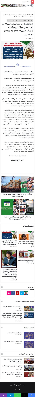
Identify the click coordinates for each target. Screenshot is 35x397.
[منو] (2, 8)
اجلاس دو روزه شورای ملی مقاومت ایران (13, 341)
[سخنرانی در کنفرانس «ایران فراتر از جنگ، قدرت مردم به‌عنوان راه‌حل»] (29, 361)
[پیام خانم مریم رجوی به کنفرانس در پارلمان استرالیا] (29, 308)
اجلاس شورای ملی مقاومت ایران (15, 333)
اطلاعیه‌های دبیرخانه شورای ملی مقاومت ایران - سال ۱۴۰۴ (20, 20)
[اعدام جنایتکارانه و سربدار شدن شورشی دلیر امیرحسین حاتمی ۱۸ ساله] (26, 235)
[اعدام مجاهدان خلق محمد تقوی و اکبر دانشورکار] (26, 254)
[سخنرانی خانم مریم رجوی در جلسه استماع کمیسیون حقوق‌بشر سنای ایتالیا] (29, 374)
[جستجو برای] (33, 8)
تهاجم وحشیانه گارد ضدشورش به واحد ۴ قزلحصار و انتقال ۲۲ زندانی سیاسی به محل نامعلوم (9, 242)
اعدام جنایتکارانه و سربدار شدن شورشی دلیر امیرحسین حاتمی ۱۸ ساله (26, 243)
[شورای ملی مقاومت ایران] (17, 5)
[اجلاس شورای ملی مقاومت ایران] (29, 335)
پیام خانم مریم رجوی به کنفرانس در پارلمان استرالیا (19, 2)
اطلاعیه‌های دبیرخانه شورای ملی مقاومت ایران (19, 14)
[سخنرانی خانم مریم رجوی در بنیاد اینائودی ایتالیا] (29, 368)
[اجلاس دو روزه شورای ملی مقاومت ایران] (29, 344)
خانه (31, 14)
